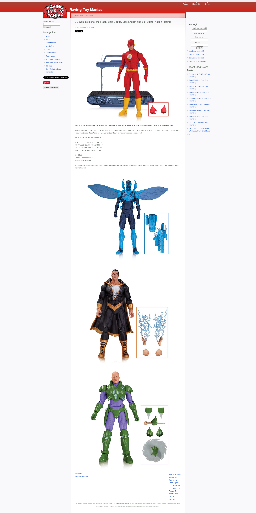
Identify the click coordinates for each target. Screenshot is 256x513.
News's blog (89, 15)
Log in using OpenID (196, 51)
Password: (199, 42)
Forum (185, 4)
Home (77, 15)
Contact (48, 49)
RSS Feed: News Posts (54, 63)
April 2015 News (175, 475)
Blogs (81, 15)
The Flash (172, 499)
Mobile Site (196, 4)
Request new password (197, 61)
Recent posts (50, 56)
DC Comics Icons (175, 488)
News (207, 4)
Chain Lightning (174, 483)
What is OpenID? (199, 33)
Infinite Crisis (173, 494)
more (188, 134)
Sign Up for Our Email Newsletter (53, 70)
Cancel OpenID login (196, 54)
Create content (51, 53)
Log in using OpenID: (199, 28)
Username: (199, 37)
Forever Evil (173, 491)
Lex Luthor (173, 496)
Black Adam (173, 477)
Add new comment (81, 477)
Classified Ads (51, 43)
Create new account (196, 58)
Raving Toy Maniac (123, 503)
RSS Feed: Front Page (54, 59)
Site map (49, 66)
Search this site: (49, 22)
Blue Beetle (173, 480)
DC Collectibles (174, 486)
